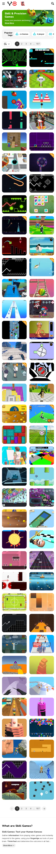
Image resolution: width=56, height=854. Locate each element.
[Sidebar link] (3, 3)
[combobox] (7, 43)
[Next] (49, 33)
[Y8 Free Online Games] (12, 4)
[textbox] (7, 44)
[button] (9, 23)
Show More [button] (7, 845)
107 (38, 43)
